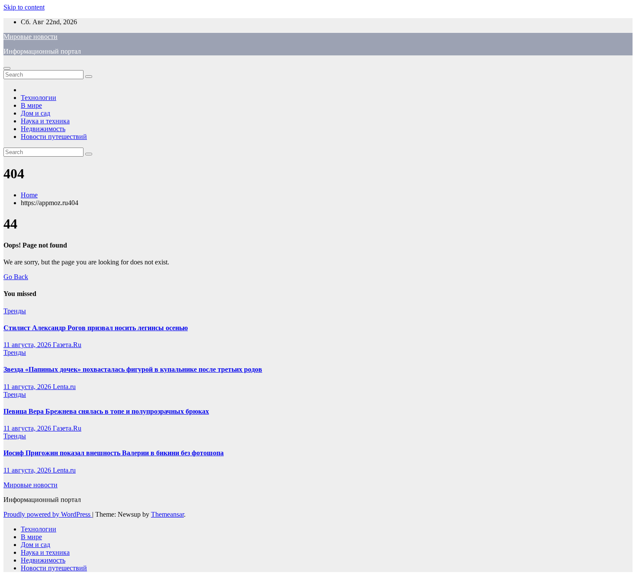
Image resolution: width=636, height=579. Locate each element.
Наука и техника (45, 121)
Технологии (38, 97)
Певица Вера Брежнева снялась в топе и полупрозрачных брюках (106, 411)
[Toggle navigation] (6, 68)
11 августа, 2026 (28, 344)
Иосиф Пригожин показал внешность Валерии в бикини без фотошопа (113, 453)
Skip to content (24, 7)
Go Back (15, 276)
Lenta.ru (64, 386)
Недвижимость (43, 128)
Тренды (14, 311)
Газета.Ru (67, 344)
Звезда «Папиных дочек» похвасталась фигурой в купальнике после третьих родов (132, 369)
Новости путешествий (54, 136)
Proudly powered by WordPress (47, 514)
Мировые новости (30, 36)
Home (29, 195)
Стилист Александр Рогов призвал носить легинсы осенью (95, 327)
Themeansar (167, 514)
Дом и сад (35, 113)
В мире (31, 105)
